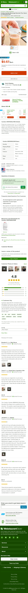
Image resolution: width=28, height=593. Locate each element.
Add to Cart (10, 117)
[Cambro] (6, 101)
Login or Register (14, 258)
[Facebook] (10, 537)
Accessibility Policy (14, 581)
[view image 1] (3, 365)
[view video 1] (4, 269)
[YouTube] (6, 537)
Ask (23, 187)
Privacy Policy (17, 193)
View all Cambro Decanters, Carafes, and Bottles (17, 101)
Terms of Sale (14, 574)
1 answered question (19, 17)
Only (2, 59)
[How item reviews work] (19, 285)
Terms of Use (10, 193)
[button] (12, 48)
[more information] (21, 85)
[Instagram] (2, 537)
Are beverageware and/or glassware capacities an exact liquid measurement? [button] (13, 201)
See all (25, 263)
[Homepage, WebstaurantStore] (14, 2)
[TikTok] (13, 537)
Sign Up (24, 507)
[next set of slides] (27, 114)
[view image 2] (11, 269)
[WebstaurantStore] (14, 529)
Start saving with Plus (11, 515)
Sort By (3, 327)
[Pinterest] (17, 537)
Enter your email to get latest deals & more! (13, 503)
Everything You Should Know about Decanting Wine (14, 240)
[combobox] (14, 5)
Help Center (14, 559)
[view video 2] (9, 365)
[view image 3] (17, 269)
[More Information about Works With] (9, 106)
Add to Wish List (14, 78)
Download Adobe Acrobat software (8, 235)
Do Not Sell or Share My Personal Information (14, 584)
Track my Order (14, 563)
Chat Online (7, 567)
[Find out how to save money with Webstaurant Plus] (1, 110)
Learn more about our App (12, 523)
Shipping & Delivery (20, 567)
